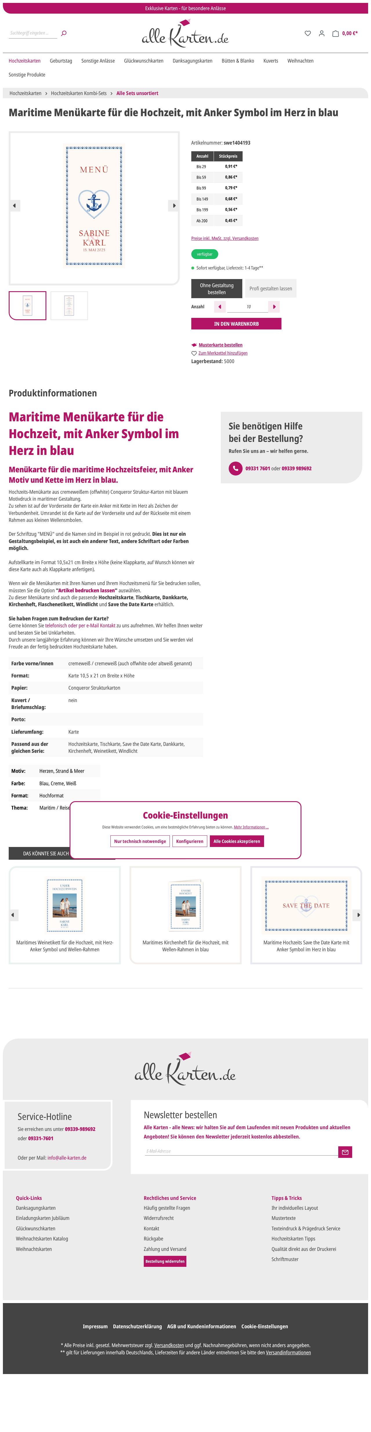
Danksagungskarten (36, 1207)
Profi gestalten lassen (271, 288)
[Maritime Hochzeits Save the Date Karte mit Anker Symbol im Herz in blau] (306, 905)
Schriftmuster (285, 1259)
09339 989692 (297, 468)
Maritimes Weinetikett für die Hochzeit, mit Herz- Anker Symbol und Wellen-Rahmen (64, 946)
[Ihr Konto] (322, 33)
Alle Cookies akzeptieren (237, 841)
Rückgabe (153, 1238)
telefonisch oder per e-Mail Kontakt (80, 625)
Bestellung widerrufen (165, 1261)
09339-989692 (80, 1128)
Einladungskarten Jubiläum (43, 1217)
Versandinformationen (288, 1352)
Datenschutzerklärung (137, 1326)
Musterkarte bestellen (221, 344)
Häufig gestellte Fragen (167, 1207)
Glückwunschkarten (35, 1228)
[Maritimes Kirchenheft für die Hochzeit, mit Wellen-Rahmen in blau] (186, 905)
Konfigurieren (189, 841)
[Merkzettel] (308, 33)
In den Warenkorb (236, 323)
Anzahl (197, 307)
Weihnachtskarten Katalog (42, 1238)
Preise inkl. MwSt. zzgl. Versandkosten (225, 238)
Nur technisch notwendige (140, 841)
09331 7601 (257, 468)
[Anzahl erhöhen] (274, 307)
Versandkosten (169, 1345)
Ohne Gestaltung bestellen (217, 289)
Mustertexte (284, 1217)
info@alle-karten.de (67, 1157)
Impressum (95, 1326)
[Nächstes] (174, 206)
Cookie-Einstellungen (264, 1326)
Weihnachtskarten (34, 1248)
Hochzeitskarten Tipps (293, 1238)
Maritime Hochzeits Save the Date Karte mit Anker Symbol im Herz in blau (306, 946)
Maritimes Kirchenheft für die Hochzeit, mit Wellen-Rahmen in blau (185, 946)
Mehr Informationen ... (251, 827)
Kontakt (151, 1228)
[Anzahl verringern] (220, 307)
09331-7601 (40, 1138)
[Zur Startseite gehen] (185, 33)
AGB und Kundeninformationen (201, 1326)
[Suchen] (63, 33)
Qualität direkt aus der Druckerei (304, 1248)
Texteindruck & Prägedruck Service (306, 1228)
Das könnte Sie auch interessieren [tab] (62, 853)
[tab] (53, 393)
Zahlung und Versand (165, 1248)
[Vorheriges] (14, 206)
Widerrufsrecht (159, 1217)
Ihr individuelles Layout (295, 1207)
